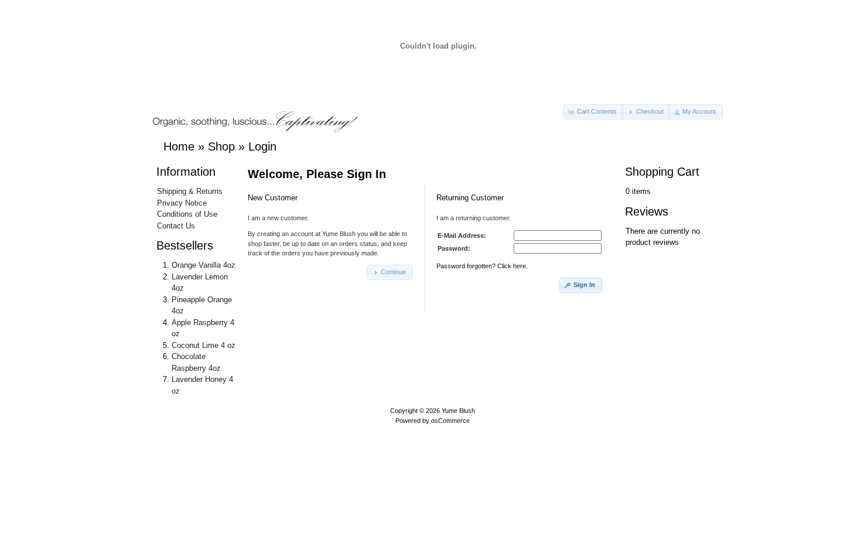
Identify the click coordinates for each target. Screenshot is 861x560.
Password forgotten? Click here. (482, 265)
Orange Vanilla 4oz (203, 265)
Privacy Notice (182, 203)
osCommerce (450, 420)
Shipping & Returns (190, 191)
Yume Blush (458, 410)
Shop (221, 146)
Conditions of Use (187, 214)
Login (262, 146)
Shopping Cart (662, 171)
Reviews (646, 211)
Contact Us (176, 225)
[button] (593, 111)
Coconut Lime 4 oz (203, 345)
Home (178, 146)
